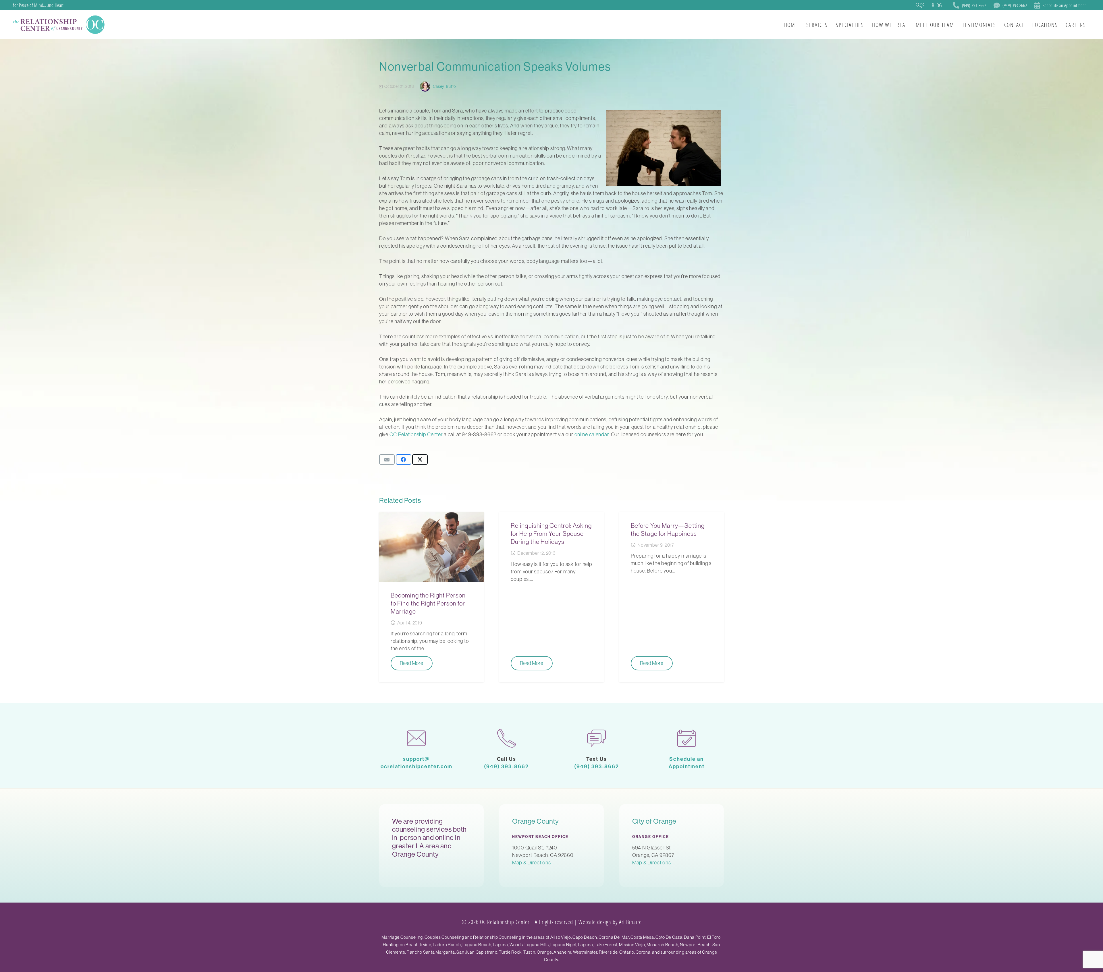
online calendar (591, 434)
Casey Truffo (444, 86)
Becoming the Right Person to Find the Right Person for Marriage (428, 603)
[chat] (596, 738)
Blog (937, 5)
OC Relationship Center (416, 434)
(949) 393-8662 (506, 766)
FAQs (920, 5)
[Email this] (387, 459)
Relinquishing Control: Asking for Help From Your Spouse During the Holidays (551, 533)
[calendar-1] (686, 738)
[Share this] (403, 459)
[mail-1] (416, 738)
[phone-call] (506, 738)
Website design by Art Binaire (610, 922)
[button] (1091, 24)
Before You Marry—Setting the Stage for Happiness (668, 529)
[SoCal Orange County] (60, 24)
